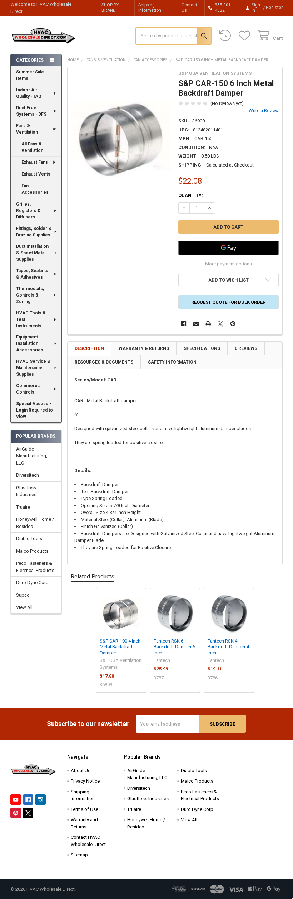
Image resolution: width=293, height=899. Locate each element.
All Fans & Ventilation (32, 147)
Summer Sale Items (30, 75)
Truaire (23, 507)
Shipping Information (149, 8)
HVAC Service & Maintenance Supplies (33, 368)
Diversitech (27, 475)
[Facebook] (183, 323)
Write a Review (264, 110)
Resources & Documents (104, 362)
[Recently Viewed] (226, 35)
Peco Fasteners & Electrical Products (35, 567)
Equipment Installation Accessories (29, 343)
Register (274, 7)
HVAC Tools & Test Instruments (31, 319)
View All (24, 607)
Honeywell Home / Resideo (35, 522)
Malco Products (32, 551)
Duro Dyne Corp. (33, 582)
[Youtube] (15, 799)
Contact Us (189, 8)
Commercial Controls (28, 389)
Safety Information (172, 362)
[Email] (196, 323)
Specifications (202, 348)
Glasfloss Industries (26, 491)
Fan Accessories (35, 189)
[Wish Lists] (246, 35)
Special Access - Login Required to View (34, 410)
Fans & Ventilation (27, 129)
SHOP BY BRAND (110, 8)
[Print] (208, 323)
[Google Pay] (228, 248)
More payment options (228, 263)
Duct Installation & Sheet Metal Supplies (32, 253)
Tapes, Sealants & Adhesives (32, 274)
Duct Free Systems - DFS (31, 111)
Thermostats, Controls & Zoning (30, 295)
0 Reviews (246, 348)
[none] (121, 138)
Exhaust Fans (34, 162)
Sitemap (79, 854)
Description (89, 348)
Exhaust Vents (35, 174)
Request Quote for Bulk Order (228, 302)
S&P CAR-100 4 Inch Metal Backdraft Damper (120, 646)
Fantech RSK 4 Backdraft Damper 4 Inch (228, 646)
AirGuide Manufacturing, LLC (31, 456)
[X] (220, 323)
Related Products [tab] (92, 576)
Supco (23, 595)
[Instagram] (40, 799)
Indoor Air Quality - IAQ (28, 93)
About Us (80, 770)
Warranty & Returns (144, 348)
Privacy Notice (85, 781)
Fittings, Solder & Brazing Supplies (33, 231)
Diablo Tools (29, 538)
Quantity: (190, 195)
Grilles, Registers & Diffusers (28, 211)
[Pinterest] (233, 323)
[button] (228, 280)
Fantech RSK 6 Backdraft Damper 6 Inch (174, 646)
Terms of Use (84, 809)
